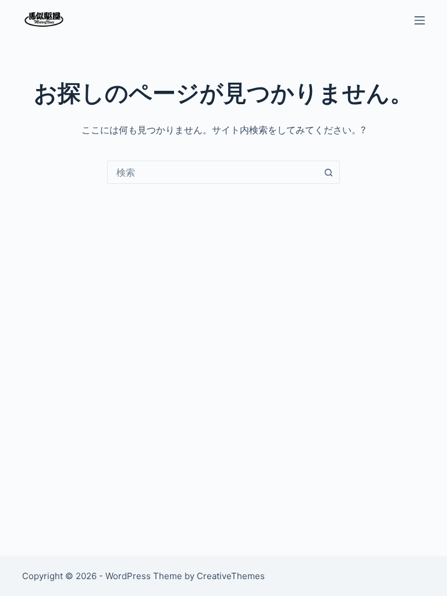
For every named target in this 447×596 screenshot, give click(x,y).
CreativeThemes (231, 575)
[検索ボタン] (328, 172)
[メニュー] (419, 20)
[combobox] (212, 172)
